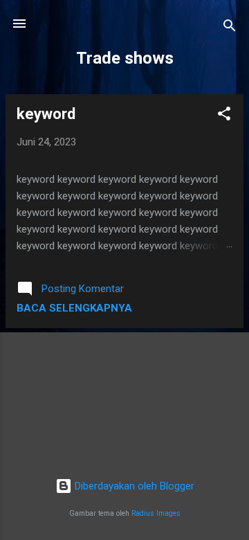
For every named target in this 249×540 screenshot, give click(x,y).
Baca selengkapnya (74, 308)
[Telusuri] (229, 28)
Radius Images (156, 513)
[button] (224, 116)
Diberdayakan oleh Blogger (133, 486)
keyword (46, 114)
